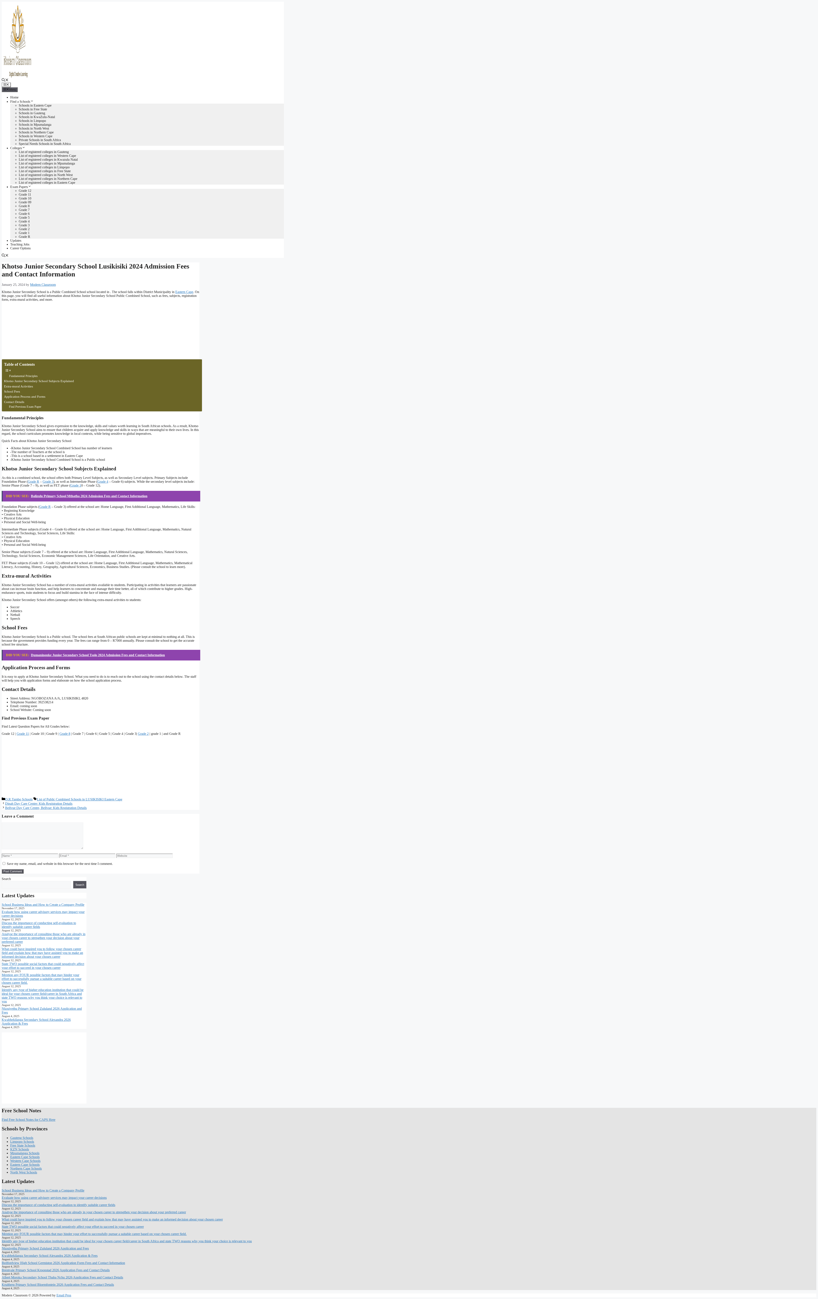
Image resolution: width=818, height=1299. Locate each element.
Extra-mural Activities (18, 386)
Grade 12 (25, 190)
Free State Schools (22, 1145)
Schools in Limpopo (32, 121)
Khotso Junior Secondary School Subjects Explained (39, 381)
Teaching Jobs (19, 244)
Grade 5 (24, 217)
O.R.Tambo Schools (19, 799)
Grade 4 (24, 221)
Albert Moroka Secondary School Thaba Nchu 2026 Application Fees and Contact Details (62, 1277)
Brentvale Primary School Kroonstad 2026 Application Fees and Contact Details (56, 1270)
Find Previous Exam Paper (25, 406)
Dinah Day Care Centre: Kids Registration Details (38, 803)
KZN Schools (19, 1149)
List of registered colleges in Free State (45, 171)
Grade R (24, 236)
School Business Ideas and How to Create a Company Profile (43, 904)
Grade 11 (25, 194)
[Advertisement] (34, 331)
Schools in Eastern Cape (35, 105)
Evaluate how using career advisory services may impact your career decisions (54, 1197)
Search (6, 879)
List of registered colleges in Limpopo (44, 167)
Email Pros (63, 1295)
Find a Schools (20, 101)
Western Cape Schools (25, 1161)
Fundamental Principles (23, 376)
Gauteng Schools (21, 1138)
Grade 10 (25, 198)
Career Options (20, 248)
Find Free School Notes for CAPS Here (28, 1119)
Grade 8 (24, 206)
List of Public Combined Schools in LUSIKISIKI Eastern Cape (79, 799)
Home (14, 97)
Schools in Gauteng (32, 113)
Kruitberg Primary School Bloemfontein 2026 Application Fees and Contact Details (58, 1284)
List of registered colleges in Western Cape (47, 155)
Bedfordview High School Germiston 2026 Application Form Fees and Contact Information (63, 1263)
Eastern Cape (184, 292)
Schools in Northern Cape (36, 132)
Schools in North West (34, 128)
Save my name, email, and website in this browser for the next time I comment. (60, 864)
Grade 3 (24, 225)
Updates (15, 240)
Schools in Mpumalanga (35, 124)
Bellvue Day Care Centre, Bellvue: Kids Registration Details (46, 808)
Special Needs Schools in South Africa (45, 144)
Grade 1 (24, 233)
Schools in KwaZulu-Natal (37, 117)
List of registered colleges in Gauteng (44, 152)
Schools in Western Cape (35, 136)
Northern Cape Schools (26, 1168)
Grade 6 (24, 213)
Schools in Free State (33, 109)
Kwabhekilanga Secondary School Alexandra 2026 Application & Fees (50, 1255)
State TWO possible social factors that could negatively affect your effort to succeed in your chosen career (43, 966)
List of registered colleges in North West (46, 175)
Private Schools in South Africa (40, 140)
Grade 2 (24, 229)
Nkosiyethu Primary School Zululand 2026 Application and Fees (45, 1248)
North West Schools (23, 1172)
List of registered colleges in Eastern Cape (47, 182)
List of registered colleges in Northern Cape (48, 179)
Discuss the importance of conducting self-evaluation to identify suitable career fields (39, 925)
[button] (5, 80)
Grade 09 (25, 202)
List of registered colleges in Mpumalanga (47, 163)
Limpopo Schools (22, 1141)
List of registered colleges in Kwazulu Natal (48, 159)
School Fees (12, 391)
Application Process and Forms (24, 396)
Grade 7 (24, 210)
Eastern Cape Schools (25, 1157)
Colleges (16, 148)
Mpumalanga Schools (24, 1153)
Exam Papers (19, 187)
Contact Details (14, 402)
